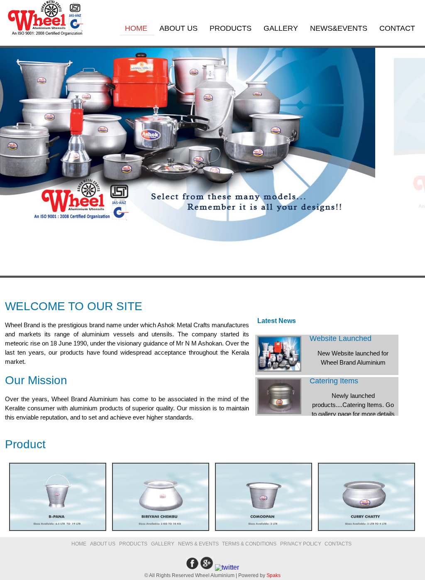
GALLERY (282, 28)
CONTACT (397, 28)
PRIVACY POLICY (301, 544)
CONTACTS (338, 544)
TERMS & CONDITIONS (249, 544)
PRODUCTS (232, 28)
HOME (137, 28)
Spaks (273, 575)
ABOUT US (179, 28)
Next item (41, 266)
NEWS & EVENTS (199, 544)
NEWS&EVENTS (339, 28)
